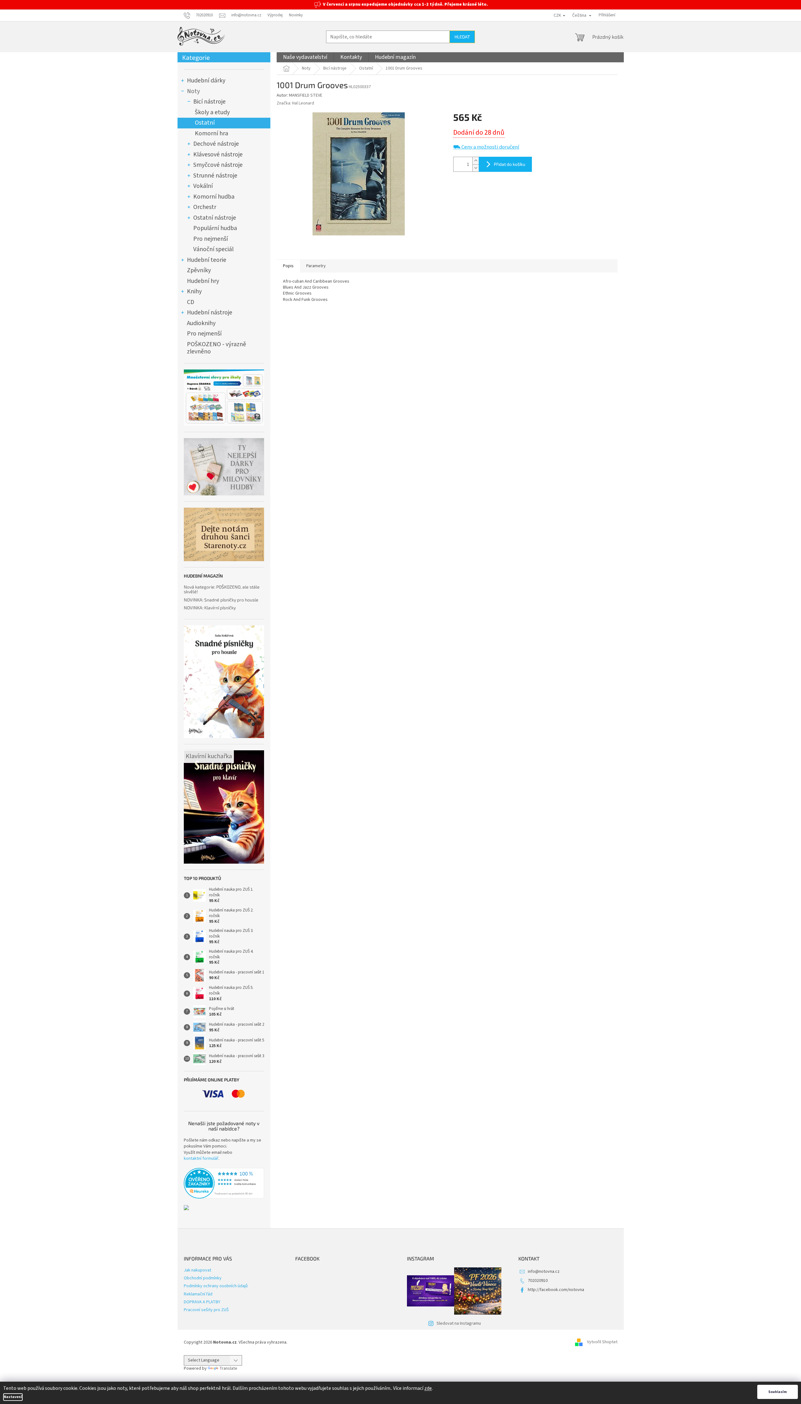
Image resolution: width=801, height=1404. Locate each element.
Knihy (194, 291)
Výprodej (275, 15)
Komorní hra (211, 133)
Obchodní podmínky (203, 1278)
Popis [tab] (288, 266)
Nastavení (13, 1397)
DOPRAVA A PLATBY (202, 1302)
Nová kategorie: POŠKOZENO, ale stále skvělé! (222, 589)
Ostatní (205, 122)
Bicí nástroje (209, 101)
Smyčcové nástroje (218, 165)
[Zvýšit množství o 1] (475, 160)
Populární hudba (215, 228)
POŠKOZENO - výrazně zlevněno (216, 348)
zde (428, 1388)
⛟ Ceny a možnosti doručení (486, 147)
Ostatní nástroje (214, 217)
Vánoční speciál (213, 249)
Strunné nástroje (215, 175)
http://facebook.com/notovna (556, 1290)
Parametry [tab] (316, 266)
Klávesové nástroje (218, 154)
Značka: (295, 103)
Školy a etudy (212, 112)
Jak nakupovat (197, 1270)
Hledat (462, 36)
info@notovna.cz (544, 1271)
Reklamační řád (198, 1294)
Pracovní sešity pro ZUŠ (206, 1310)
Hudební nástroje (209, 312)
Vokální (203, 186)
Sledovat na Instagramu (459, 1323)
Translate (228, 1368)
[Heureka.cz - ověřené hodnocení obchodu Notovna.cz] (224, 1183)
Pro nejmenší (210, 238)
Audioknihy (201, 323)
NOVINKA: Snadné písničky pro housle (221, 599)
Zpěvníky (199, 270)
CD (190, 302)
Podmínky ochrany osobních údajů (216, 1286)
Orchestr (204, 207)
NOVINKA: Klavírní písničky (210, 607)
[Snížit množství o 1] (475, 168)
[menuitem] (305, 57)
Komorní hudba (213, 196)
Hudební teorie (206, 260)
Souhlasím (777, 1392)
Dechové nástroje (216, 143)
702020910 (538, 1280)
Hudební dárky (206, 80)
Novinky (296, 15)
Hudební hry (203, 281)
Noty (193, 91)
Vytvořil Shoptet (602, 1342)
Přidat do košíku (509, 164)
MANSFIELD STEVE (305, 95)
